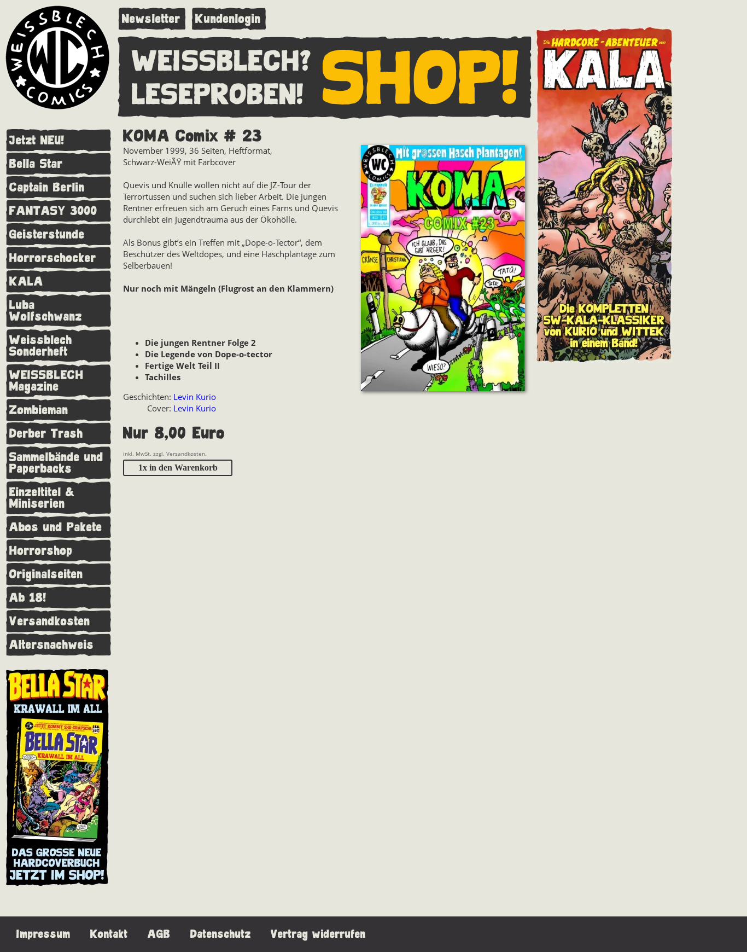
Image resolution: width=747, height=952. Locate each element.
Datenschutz (220, 934)
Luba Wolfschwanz (45, 311)
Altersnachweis (51, 644)
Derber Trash (46, 433)
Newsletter (151, 18)
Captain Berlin (47, 187)
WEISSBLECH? (222, 61)
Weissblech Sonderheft (40, 346)
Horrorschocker (52, 258)
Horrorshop (41, 550)
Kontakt (109, 934)
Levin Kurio (194, 396)
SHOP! (421, 78)
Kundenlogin (228, 18)
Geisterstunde (47, 234)
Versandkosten (49, 621)
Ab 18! (27, 597)
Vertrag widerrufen (318, 934)
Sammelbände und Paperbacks (56, 463)
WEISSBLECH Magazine (46, 381)
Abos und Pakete (55, 527)
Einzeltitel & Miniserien (42, 498)
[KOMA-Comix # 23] (443, 269)
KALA (26, 281)
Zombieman (38, 410)
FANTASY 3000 (53, 211)
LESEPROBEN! (218, 95)
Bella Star (36, 163)
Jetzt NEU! (37, 140)
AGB (159, 934)
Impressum (43, 934)
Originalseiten (46, 574)
